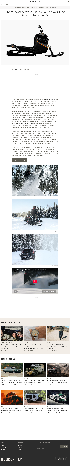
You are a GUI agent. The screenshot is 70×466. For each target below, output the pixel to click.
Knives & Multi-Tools (6, 342)
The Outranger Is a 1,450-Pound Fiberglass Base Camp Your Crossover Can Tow (34, 411)
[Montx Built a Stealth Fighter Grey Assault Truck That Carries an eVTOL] (58, 370)
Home (2, 4)
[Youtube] (67, 459)
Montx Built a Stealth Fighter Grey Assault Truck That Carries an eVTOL (57, 383)
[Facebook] (63, 459)
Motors (6, 4)
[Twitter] (59, 459)
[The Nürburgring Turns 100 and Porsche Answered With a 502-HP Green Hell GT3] (58, 397)
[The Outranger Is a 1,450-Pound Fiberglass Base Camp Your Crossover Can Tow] (35, 397)
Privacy (20, 445)
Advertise (3, 447)
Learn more (54, 7)
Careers (3, 451)
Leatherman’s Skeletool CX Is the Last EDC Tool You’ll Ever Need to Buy (11, 346)
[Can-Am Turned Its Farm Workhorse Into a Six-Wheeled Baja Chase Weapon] (12, 397)
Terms (19, 449)
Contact (3, 449)
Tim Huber (15, 69)
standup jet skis (50, 99)
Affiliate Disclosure (23, 451)
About (2, 445)
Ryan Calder (4, 387)
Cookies (20, 447)
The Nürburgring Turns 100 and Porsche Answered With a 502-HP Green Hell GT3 (57, 411)
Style (48, 342)
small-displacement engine (25, 123)
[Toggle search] (68, 1)
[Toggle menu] (1, 1)
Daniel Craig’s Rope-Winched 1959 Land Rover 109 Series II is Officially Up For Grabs (34, 383)
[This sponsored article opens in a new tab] (12, 333)
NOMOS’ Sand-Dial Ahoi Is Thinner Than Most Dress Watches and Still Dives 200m (34, 346)
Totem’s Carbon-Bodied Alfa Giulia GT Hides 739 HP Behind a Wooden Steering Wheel (11, 383)
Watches (26, 342)
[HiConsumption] (35, 1)
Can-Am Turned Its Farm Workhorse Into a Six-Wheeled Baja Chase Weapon (11, 411)
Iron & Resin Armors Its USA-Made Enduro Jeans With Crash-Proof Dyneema (57, 346)
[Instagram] (55, 459)
